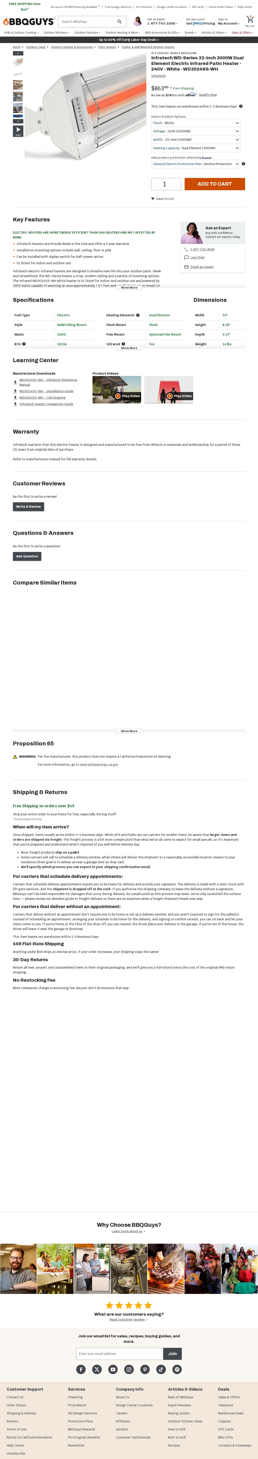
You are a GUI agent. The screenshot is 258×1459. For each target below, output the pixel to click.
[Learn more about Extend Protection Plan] (243, 163)
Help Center (15, 1445)
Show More (129, 287)
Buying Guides (179, 1413)
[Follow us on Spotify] (177, 1369)
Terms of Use (16, 1429)
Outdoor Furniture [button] (86, 32)
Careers (121, 1413)
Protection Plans (80, 1421)
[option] (18, 66)
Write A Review (28, 506)
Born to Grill (177, 1437)
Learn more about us (127, 1231)
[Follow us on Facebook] (81, 1369)
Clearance (225, 1405)
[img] (85, 112)
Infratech (158, 76)
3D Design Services (82, 1413)
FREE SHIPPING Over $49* (25, 7)
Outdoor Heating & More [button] (122, 32)
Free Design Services (118, 7)
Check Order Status (221, 7)
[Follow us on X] (97, 1369)
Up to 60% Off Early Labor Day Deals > (129, 40)
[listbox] (18, 87)
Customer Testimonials (133, 1437)
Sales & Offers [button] (241, 32)
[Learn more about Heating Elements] (137, 315)
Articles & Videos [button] (213, 32)
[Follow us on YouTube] (113, 1369)
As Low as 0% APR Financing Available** (75, 7)
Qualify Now (208, 95)
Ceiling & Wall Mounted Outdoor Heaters (148, 47)
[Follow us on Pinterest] (145, 1369)
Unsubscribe (16, 1453)
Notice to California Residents (29, 1437)
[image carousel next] (18, 121)
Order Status (16, 1405)
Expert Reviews (179, 1405)
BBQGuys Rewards (81, 1429)
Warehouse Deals (231, 1413)
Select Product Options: (168, 116)
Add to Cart (215, 184)
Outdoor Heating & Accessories (72, 47)
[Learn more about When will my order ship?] (240, 106)
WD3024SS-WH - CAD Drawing (42, 398)
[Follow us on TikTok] (161, 1369)
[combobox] (195, 123)
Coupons (224, 1421)
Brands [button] (189, 32)
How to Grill (176, 1429)
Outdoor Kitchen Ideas (185, 1421)
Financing (75, 1397)
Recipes (174, 1445)
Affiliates (123, 1421)
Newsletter (76, 1445)
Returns (12, 1421)
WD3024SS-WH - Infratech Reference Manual (48, 382)
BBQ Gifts (225, 1437)
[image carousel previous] (18, 53)
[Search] (119, 21)
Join (172, 1354)
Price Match (77, 1405)
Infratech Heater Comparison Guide (46, 404)
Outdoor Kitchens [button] (55, 32)
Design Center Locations (172, 7)
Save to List (165, 199)
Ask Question (27, 556)
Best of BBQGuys (180, 1397)
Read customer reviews (127, 1319)
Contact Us (15, 1397)
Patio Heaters (107, 47)
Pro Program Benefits (84, 1437)
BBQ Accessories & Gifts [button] (161, 32)
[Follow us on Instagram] (129, 1369)
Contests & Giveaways (234, 1445)
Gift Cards (198, 7)
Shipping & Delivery (21, 1413)
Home (17, 47)
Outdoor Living (36, 47)
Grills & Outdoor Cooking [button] (20, 32)
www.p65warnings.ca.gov (99, 764)
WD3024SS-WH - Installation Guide (46, 391)
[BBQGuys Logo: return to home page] (29, 22)
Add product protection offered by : (181, 157)
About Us (122, 1397)
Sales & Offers (229, 1397)
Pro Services (144, 7)
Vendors (122, 1429)
